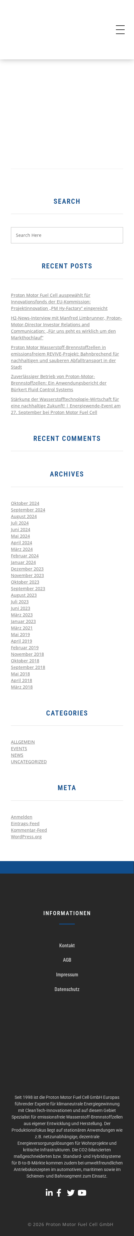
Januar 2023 (23, 621)
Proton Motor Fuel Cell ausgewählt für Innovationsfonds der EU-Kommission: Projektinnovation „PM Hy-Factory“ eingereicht (59, 301)
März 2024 (22, 549)
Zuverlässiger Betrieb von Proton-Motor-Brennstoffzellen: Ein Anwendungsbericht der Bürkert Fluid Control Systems (59, 382)
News (17, 755)
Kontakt (67, 946)
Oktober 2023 (25, 582)
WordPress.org (26, 837)
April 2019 (21, 641)
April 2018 (21, 680)
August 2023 (24, 595)
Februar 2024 (25, 556)
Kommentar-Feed (29, 830)
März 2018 (22, 687)
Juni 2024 (20, 529)
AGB (67, 960)
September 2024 (28, 510)
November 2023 (27, 575)
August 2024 (24, 516)
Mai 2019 (20, 634)
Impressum (67, 975)
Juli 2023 (20, 602)
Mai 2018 (20, 674)
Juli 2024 (20, 523)
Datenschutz (67, 989)
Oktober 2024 (25, 503)
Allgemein (23, 742)
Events (19, 748)
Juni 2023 (20, 608)
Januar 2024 (23, 562)
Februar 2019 (25, 647)
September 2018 (28, 667)
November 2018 (27, 654)
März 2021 (22, 628)
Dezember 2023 (27, 569)
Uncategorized (29, 762)
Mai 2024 (20, 536)
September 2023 (28, 588)
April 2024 (21, 543)
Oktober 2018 (25, 661)
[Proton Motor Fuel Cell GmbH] (49, 30)
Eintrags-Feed (25, 823)
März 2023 (22, 615)
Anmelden (21, 817)
